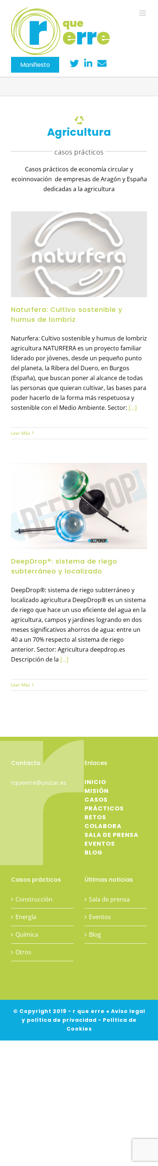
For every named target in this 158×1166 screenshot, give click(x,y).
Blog (94, 852)
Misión (97, 791)
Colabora (103, 826)
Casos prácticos (104, 804)
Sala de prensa (112, 835)
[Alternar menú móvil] (143, 13)
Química (26, 934)
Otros (23, 952)
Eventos (100, 843)
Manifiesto (35, 65)
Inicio (95, 782)
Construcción (34, 899)
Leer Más (20, 433)
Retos (95, 817)
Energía (25, 917)
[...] (132, 408)
